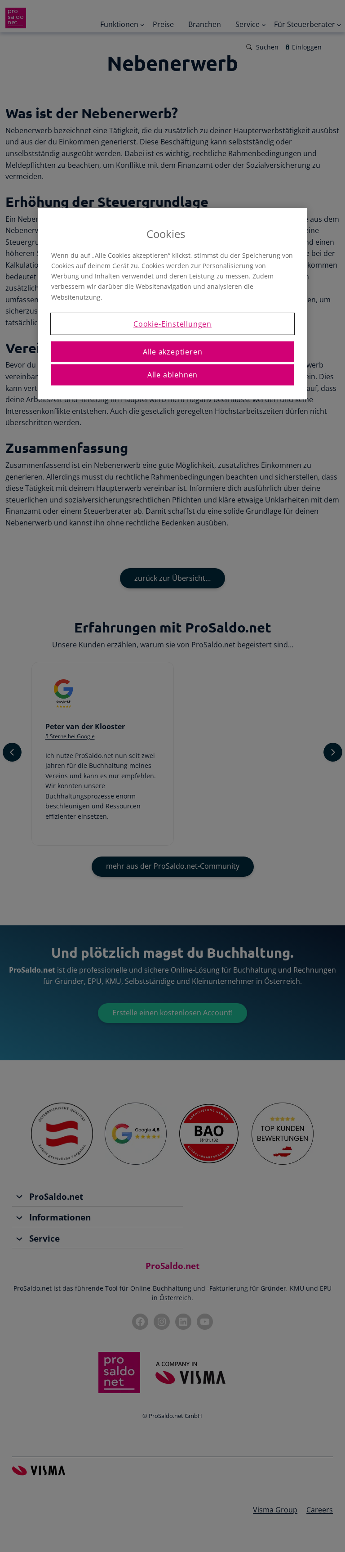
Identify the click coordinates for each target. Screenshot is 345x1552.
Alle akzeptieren (173, 352)
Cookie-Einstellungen (172, 323)
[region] (172, 303)
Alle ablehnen (172, 375)
